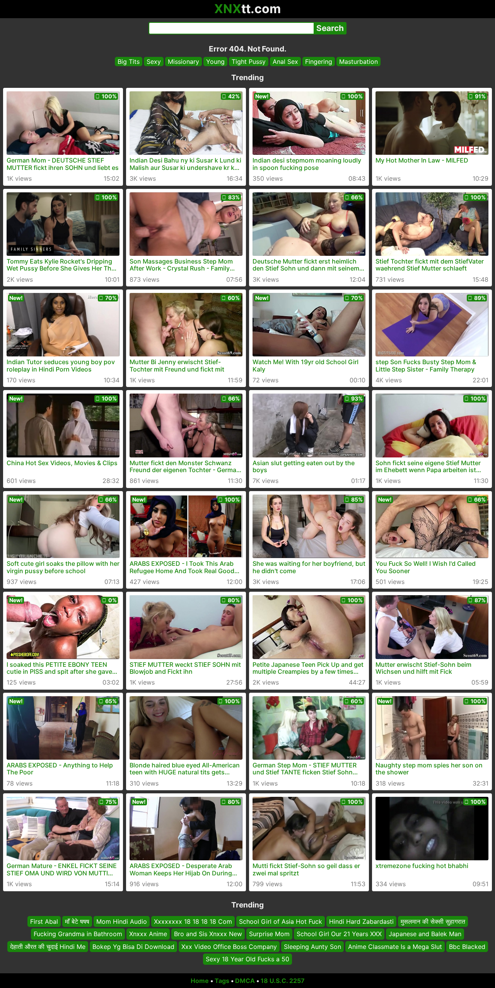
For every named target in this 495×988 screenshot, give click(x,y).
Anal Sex (285, 61)
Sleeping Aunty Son (312, 946)
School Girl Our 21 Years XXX (339, 934)
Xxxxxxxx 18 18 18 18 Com (193, 921)
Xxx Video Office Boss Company (229, 946)
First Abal (44, 921)
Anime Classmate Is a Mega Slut (395, 946)
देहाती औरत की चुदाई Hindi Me (47, 946)
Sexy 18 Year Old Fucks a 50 (247, 959)
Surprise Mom (269, 934)
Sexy (154, 61)
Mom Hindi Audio (121, 921)
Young (215, 61)
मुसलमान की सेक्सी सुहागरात (433, 921)
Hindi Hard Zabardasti (361, 921)
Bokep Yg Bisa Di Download (133, 946)
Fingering (318, 61)
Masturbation (358, 61)
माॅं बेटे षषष (77, 921)
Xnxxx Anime (148, 934)
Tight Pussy (249, 61)
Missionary (183, 61)
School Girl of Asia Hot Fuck (280, 921)
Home (200, 980)
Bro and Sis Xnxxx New (208, 934)
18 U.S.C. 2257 (283, 980)
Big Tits (129, 61)
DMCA (245, 980)
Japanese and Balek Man (425, 934)
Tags (222, 980)
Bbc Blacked (467, 946)
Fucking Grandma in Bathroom (78, 934)
